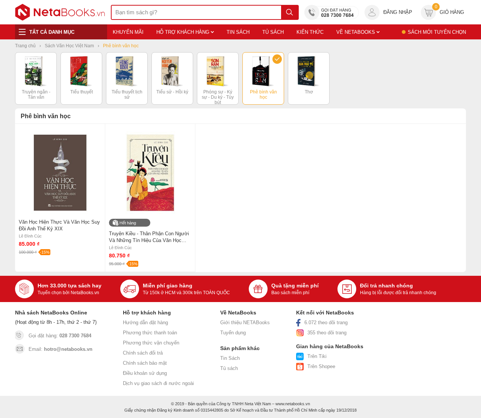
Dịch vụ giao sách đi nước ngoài (158, 383)
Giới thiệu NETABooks (245, 322)
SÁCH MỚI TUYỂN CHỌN (437, 32)
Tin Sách (230, 358)
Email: (60, 349)
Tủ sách (229, 368)
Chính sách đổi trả (143, 353)
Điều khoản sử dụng (145, 373)
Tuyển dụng (233, 332)
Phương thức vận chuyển (151, 343)
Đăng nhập (397, 12)
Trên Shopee (321, 366)
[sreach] (289, 12)
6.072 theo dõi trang (326, 322)
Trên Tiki (317, 356)
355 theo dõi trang (326, 332)
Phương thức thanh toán (150, 332)
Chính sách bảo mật (145, 363)
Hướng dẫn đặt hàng (145, 322)
